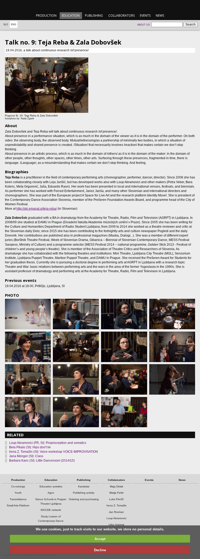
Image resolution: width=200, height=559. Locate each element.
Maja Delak (116, 486)
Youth (18, 492)
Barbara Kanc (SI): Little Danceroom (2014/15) (42, 460)
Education (71, 15)
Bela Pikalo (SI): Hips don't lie (30, 447)
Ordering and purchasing (84, 499)
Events (145, 15)
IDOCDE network (51, 509)
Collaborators (121, 15)
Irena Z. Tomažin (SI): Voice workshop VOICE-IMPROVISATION (53, 452)
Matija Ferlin (116, 492)
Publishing (94, 15)
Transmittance (18, 499)
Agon (51, 492)
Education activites (51, 486)
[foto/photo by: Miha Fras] (28, 314)
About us (143, 24)
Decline (100, 550)
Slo (5, 24)
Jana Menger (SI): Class (26, 456)
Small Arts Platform (18, 505)
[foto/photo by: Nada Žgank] (28, 347)
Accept (100, 539)
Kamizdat (83, 486)
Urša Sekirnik (116, 524)
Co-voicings (18, 486)
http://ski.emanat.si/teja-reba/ (36, 208)
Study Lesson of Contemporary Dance (51, 518)
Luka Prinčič (116, 499)
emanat (100, 5)
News (160, 15)
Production (46, 15)
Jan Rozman (116, 512)
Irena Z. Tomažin (117, 505)
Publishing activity (83, 492)
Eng (13, 24)
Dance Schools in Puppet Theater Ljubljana (50, 501)
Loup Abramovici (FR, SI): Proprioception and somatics (47, 443)
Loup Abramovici (116, 518)
